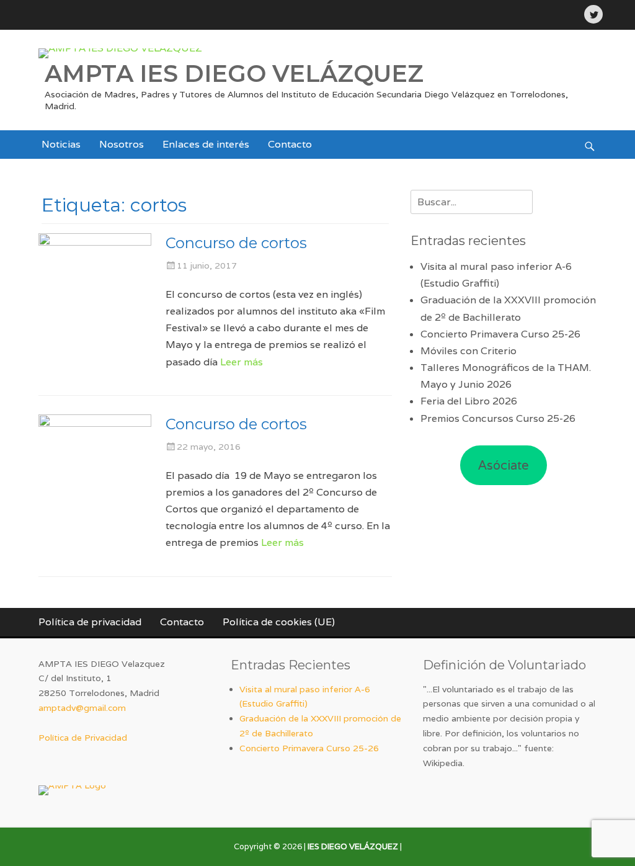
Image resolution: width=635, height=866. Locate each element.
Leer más (241, 361)
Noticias (61, 144)
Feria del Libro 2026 (468, 401)
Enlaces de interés (205, 144)
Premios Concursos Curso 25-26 (497, 418)
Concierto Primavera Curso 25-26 (500, 334)
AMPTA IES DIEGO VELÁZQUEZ (234, 73)
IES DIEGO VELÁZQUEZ (353, 846)
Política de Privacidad (82, 737)
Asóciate (503, 465)
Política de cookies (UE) (279, 621)
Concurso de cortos (236, 243)
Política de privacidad (89, 621)
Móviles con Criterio (468, 350)
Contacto (290, 144)
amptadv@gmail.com (82, 707)
